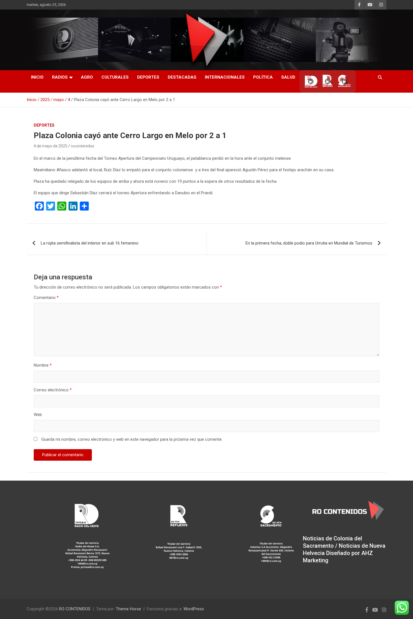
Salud (288, 77)
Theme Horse (128, 608)
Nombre (43, 365)
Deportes (148, 77)
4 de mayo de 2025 (50, 146)
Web (38, 414)
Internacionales (225, 77)
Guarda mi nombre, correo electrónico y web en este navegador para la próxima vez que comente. (132, 439)
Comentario (46, 297)
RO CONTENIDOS (74, 608)
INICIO (37, 77)
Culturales (115, 77)
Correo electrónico (53, 389)
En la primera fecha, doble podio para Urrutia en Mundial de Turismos (309, 243)
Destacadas (182, 77)
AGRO (87, 77)
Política (263, 77)
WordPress (193, 608)
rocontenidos (82, 146)
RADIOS (60, 77)
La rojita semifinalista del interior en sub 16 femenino (90, 243)
